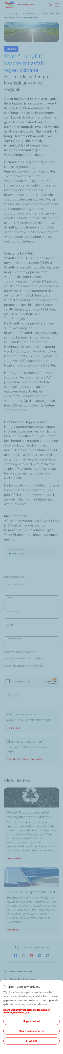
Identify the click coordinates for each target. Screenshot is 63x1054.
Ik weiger (31, 1040)
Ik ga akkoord (31, 1021)
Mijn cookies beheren (32, 1031)
